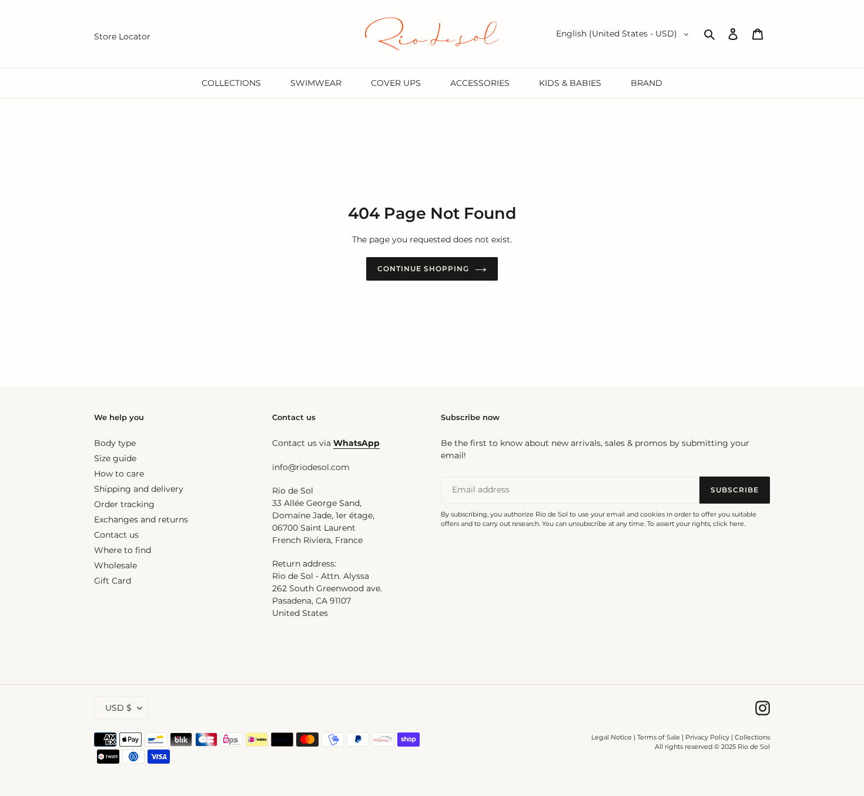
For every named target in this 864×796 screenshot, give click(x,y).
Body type (115, 443)
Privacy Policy (708, 737)
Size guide (115, 458)
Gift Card (112, 580)
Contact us (116, 534)
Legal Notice (611, 737)
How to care (119, 473)
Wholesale (115, 565)
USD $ (118, 707)
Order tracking (124, 504)
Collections (752, 737)
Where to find (122, 550)
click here (728, 523)
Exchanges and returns (141, 519)
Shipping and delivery (138, 489)
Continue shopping (422, 268)
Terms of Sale (658, 737)
